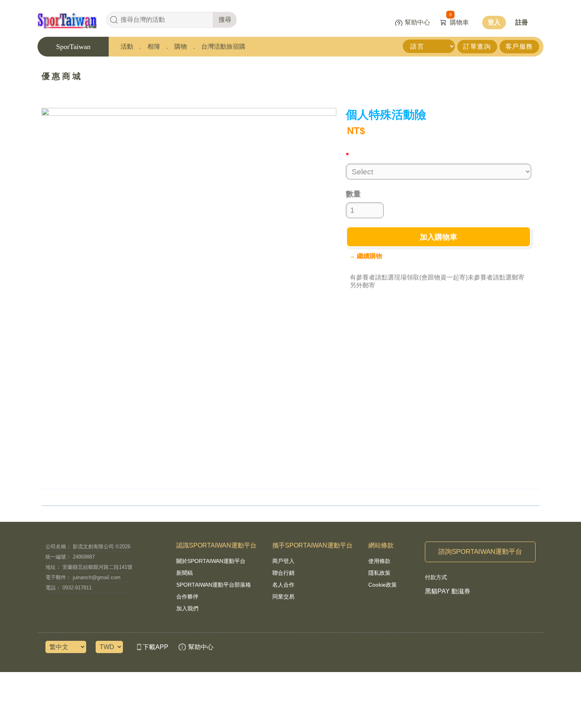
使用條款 (379, 561)
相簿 (153, 46)
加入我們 (187, 608)
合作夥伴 (187, 596)
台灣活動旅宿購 (223, 46)
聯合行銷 (283, 573)
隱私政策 (379, 573)
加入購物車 (438, 237)
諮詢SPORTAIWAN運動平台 (480, 551)
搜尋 (225, 19)
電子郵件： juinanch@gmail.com (83, 577)
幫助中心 (417, 22)
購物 (180, 46)
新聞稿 (184, 573)
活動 (127, 46)
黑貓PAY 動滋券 (447, 591)
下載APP (155, 647)
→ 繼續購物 (365, 256)
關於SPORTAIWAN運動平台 (210, 561)
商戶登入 (283, 561)
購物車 (459, 22)
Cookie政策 (382, 585)
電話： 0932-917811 (68, 588)
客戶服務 (519, 46)
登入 (494, 22)
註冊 (521, 22)
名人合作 (283, 585)
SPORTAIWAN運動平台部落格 (213, 585)
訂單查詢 (477, 46)
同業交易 (283, 596)
